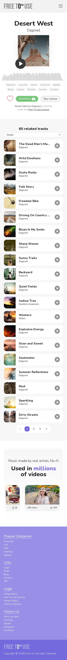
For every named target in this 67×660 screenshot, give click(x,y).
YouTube (8, 620)
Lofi (6, 544)
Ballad (56, 84)
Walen (22, 318)
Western (11, 84)
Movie (34, 84)
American (45, 84)
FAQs (6, 571)
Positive (31, 89)
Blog (6, 574)
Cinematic (9, 541)
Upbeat (8, 555)
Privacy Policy (11, 600)
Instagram (9, 626)
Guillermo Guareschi (29, 304)
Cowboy (54, 89)
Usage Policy (10, 593)
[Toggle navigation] (60, 6)
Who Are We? (11, 616)
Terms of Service (12, 604)
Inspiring (8, 551)
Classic (20, 89)
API (5, 581)
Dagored (33, 30)
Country (43, 89)
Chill (6, 548)
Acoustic (23, 84)
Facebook (9, 630)
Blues (11, 89)
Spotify (7, 623)
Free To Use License (38, 109)
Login (6, 567)
